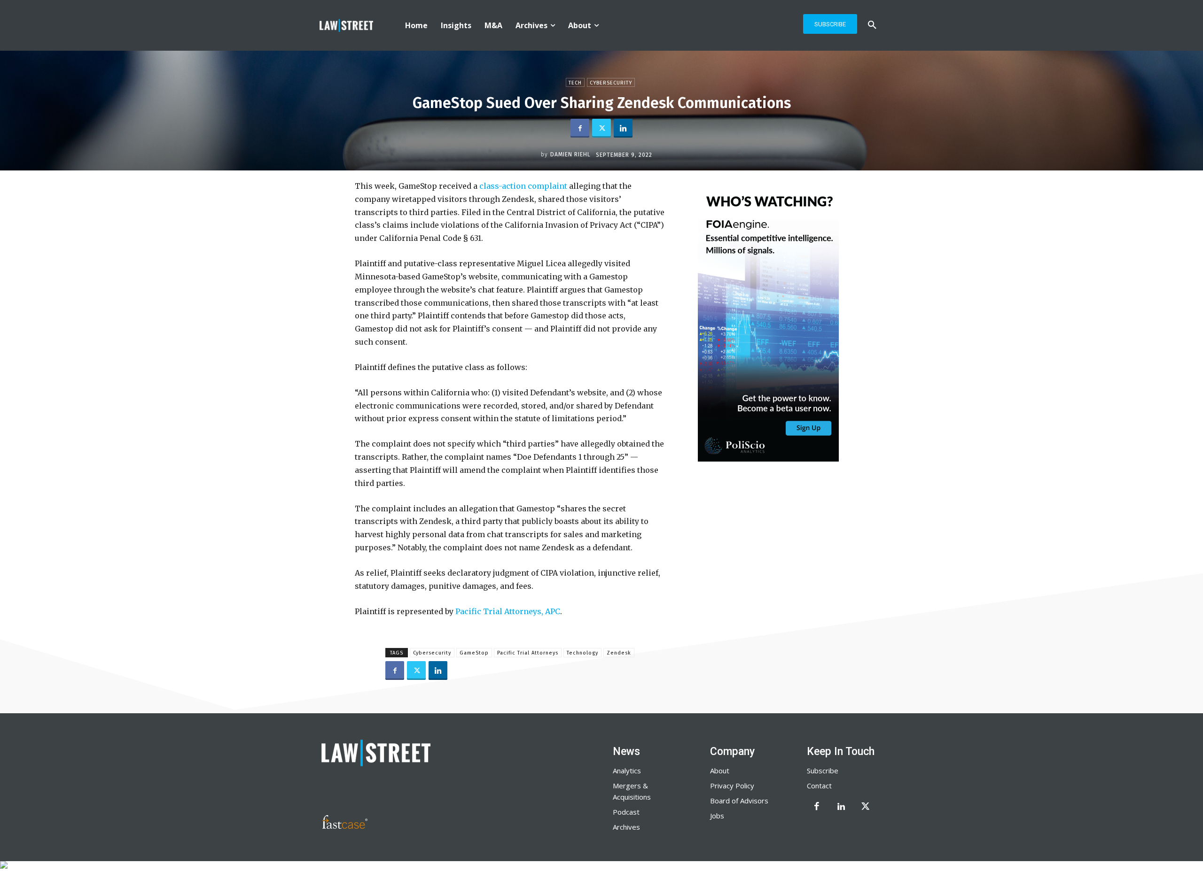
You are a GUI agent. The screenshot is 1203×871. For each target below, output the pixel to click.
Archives (626, 827)
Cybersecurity (611, 83)
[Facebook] (579, 128)
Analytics (627, 770)
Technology (582, 653)
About (719, 770)
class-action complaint (523, 186)
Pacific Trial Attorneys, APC (507, 611)
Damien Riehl (570, 154)
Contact (819, 785)
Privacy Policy (732, 785)
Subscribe (822, 770)
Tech (575, 83)
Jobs (717, 815)
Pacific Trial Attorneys (527, 653)
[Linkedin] (623, 128)
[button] (872, 25)
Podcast (626, 812)
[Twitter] (601, 128)
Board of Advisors (739, 800)
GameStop (474, 653)
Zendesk (619, 653)
